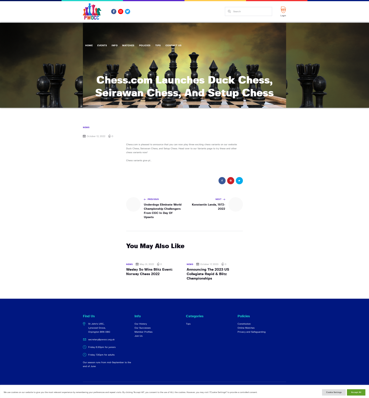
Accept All (356, 392)
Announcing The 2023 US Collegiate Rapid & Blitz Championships (208, 274)
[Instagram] (120, 11)
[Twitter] (127, 11)
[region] (184, 391)
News (86, 128)
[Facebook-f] (113, 11)
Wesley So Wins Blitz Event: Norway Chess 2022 (149, 272)
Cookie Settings (334, 392)
